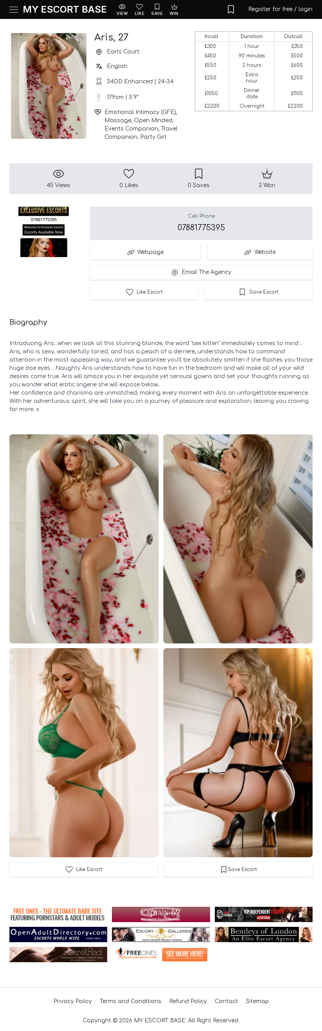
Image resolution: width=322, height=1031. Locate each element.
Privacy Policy (72, 1001)
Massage (117, 120)
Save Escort (263, 292)
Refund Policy (188, 1001)
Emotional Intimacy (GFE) (140, 112)
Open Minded (153, 120)
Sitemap (257, 1001)
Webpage (150, 252)
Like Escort (150, 292)
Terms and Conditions (130, 1001)
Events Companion (131, 129)
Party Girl (153, 137)
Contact (226, 1001)
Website (265, 252)
